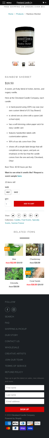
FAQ (7, 323)
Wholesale (12, 347)
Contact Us (12, 341)
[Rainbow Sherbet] (24, 40)
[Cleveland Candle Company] (24, 2)
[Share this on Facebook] (18, 215)
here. (20, 176)
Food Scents (26, 220)
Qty (6, 199)
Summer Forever (17, 223)
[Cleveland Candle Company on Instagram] (14, 309)
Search (9, 316)
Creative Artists (15, 353)
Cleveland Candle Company (22, 415)
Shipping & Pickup (16, 329)
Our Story (11, 335)
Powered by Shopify (13, 418)
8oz (8, 192)
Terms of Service (16, 366)
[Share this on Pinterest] (24, 215)
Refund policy (14, 372)
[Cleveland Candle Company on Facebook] (8, 309)
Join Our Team (14, 360)
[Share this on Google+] (30, 215)
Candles (17, 220)
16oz (16, 192)
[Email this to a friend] (36, 215)
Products (20, 14)
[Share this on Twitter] (12, 215)
